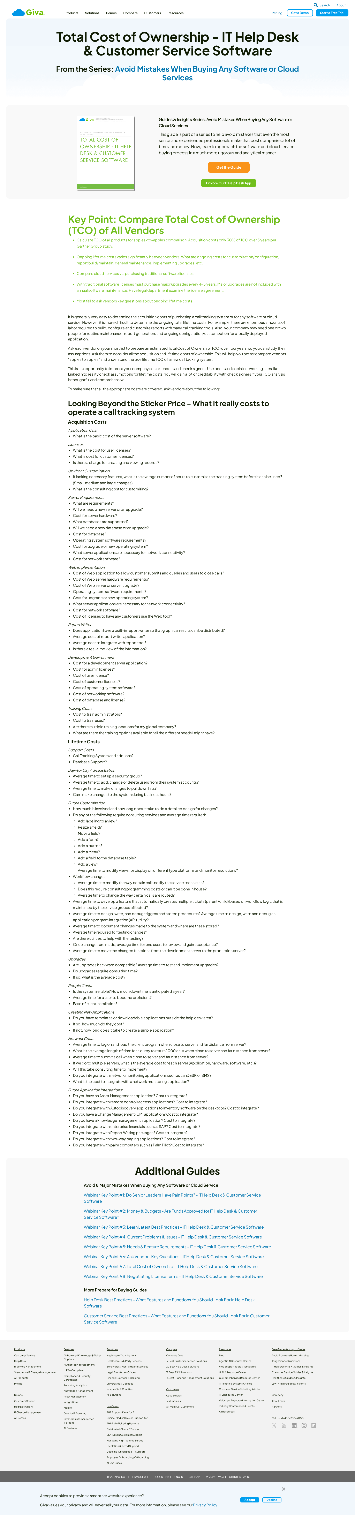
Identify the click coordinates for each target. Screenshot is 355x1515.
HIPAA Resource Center (232, 1372)
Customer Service (24, 1355)
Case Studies (174, 1395)
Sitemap (194, 1476)
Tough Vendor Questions (286, 1361)
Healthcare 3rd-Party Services (124, 1361)
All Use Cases (114, 1462)
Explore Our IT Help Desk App (228, 183)
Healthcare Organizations (121, 1355)
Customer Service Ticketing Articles (239, 1389)
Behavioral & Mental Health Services (127, 1366)
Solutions (92, 13)
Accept (249, 1499)
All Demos (20, 1417)
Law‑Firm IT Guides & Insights (289, 1383)
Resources (176, 13)
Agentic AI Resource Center (235, 1361)
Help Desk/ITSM (23, 1406)
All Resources (227, 1411)
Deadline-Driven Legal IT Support (126, 1451)
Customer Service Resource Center (239, 1377)
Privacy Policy (115, 1476)
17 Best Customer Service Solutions (186, 1361)
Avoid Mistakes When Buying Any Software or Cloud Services (207, 73)
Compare (130, 13)
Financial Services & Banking (123, 1377)
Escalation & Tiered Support (123, 1446)
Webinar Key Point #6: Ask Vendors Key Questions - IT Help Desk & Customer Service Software (174, 1256)
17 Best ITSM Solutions (179, 1372)
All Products (21, 1377)
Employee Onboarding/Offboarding (128, 1457)
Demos (111, 13)
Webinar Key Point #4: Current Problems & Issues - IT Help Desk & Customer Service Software (173, 1236)
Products (71, 13)
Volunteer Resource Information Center (242, 1400)
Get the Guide (228, 167)
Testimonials (173, 1401)
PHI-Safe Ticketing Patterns (123, 1423)
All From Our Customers (180, 1406)
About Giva (278, 1401)
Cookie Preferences (169, 1476)
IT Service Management (27, 1366)
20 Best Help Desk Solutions (182, 1366)
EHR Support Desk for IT (120, 1412)
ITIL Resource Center (231, 1394)
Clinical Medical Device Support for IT (128, 1417)
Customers (152, 13)
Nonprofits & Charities (120, 1389)
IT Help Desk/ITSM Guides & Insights (292, 1366)
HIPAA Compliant (74, 1370)
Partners (277, 1406)
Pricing (277, 13)
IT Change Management (28, 1412)
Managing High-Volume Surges (125, 1440)
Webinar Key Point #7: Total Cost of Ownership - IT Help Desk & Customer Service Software (171, 1266)
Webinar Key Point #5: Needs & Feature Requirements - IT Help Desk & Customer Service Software (177, 1246)
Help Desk (20, 1361)
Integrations (71, 1402)
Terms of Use (140, 1476)
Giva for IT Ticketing (75, 1413)
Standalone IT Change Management (35, 1372)
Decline (271, 1499)
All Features (70, 1428)
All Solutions (114, 1394)
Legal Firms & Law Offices (121, 1372)
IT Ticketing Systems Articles (235, 1383)
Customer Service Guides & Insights (292, 1372)
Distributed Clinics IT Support (124, 1429)
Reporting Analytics (75, 1385)
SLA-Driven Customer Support (124, 1434)
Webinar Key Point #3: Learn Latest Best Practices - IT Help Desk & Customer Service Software (174, 1226)
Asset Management (75, 1396)
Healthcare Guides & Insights (288, 1377)
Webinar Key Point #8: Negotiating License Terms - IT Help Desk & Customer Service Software (173, 1276)
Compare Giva (174, 1355)
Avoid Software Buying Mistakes (290, 1355)
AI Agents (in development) (79, 1364)
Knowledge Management (78, 1390)
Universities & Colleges (120, 1383)
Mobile (68, 1407)
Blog (222, 1355)
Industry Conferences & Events (237, 1406)
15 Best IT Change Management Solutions (190, 1377)
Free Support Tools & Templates (237, 1366)
